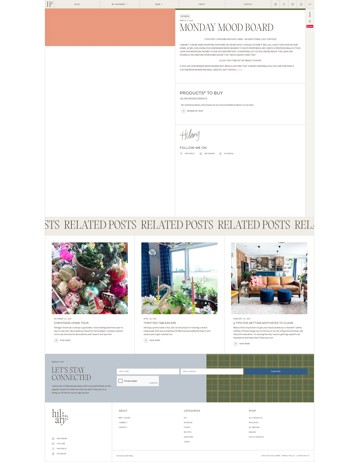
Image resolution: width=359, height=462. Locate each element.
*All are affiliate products (193, 98)
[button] (120, 4)
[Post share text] (309, 21)
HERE (239, 70)
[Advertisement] (240, 188)
